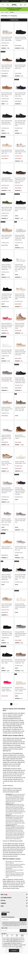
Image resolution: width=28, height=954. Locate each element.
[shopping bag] (25, 5)
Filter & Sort (14, 20)
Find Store (23, 930)
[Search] (7, 5)
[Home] (14, 5)
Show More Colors (5, 42)
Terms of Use (20, 923)
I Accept (14, 950)
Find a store (4, 928)
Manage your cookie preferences (13, 939)
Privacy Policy (7, 943)
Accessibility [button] (23, 1)
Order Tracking (5, 1)
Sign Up (4, 914)
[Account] (21, 4)
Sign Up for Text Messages (7, 917)
